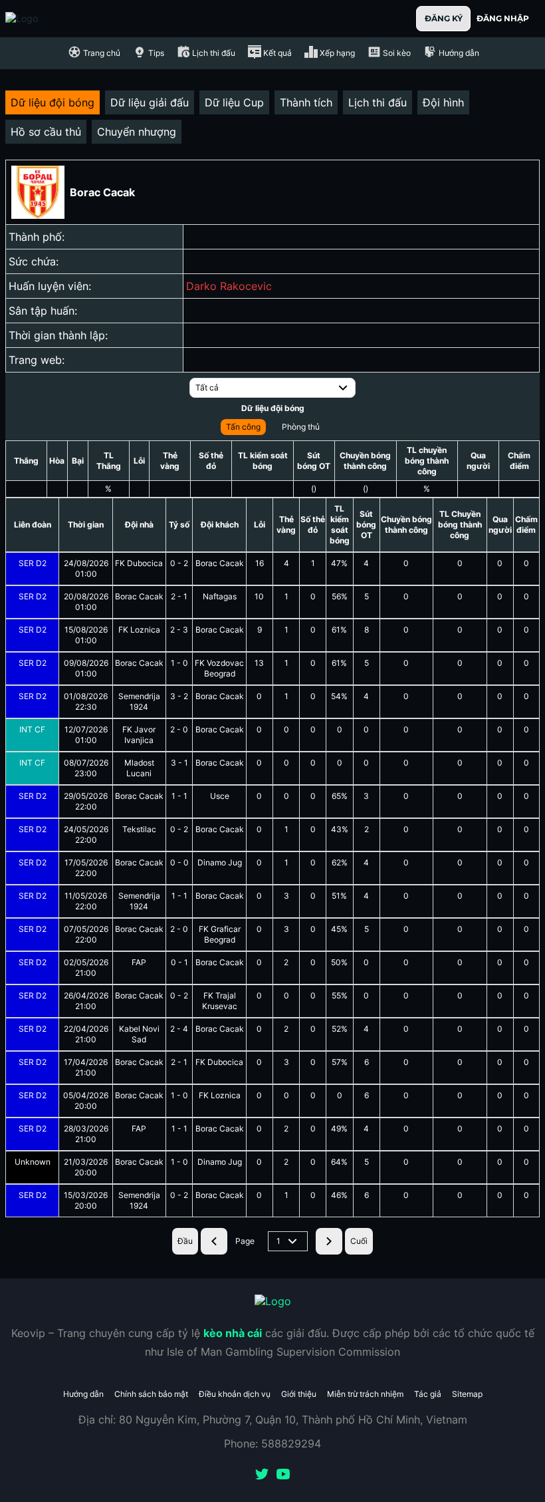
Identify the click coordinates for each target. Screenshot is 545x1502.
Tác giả (427, 1394)
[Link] (45, 19)
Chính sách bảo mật (151, 1394)
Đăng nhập (503, 18)
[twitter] (262, 1475)
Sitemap (467, 1394)
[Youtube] (283, 1475)
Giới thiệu (298, 1394)
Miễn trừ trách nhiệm (365, 1394)
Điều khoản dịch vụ (235, 1394)
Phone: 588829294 (272, 1443)
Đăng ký (444, 18)
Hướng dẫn (83, 1394)
